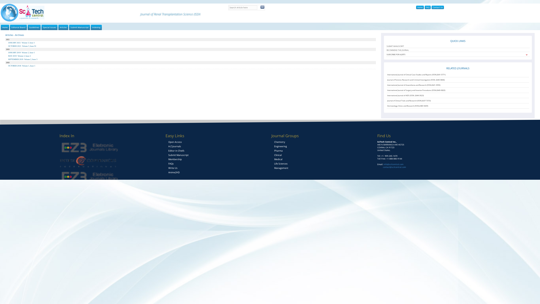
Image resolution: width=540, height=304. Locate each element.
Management (281, 168)
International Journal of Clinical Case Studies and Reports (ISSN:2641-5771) (416, 74)
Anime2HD (174, 172)
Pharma (278, 150)
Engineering (280, 146)
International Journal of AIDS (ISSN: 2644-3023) (405, 95)
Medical (278, 159)
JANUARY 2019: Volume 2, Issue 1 (21, 53)
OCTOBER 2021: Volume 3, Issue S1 (22, 46)
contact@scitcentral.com (394, 167)
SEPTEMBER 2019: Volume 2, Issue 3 (22, 59)
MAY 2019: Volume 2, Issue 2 (19, 56)
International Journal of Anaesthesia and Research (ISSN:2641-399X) (413, 85)
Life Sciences (281, 163)
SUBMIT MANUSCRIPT (395, 46)
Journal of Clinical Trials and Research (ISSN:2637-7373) (409, 101)
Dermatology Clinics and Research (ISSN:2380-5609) (407, 106)
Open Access (175, 142)
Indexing (96, 27)
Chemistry (279, 142)
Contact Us (438, 7)
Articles (63, 27)
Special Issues (49, 27)
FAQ (428, 7)
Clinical (278, 155)
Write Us (172, 168)
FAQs (171, 163)
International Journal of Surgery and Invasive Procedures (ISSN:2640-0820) (416, 90)
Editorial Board (18, 27)
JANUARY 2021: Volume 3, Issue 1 (21, 43)
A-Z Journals (174, 146)
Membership (175, 159)
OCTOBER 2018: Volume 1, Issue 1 (21, 66)
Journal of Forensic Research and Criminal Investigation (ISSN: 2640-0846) (416, 80)
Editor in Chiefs (176, 150)
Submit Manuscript (79, 27)
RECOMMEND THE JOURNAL (398, 50)
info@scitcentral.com (393, 164)
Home (420, 7)
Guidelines (34, 27)
